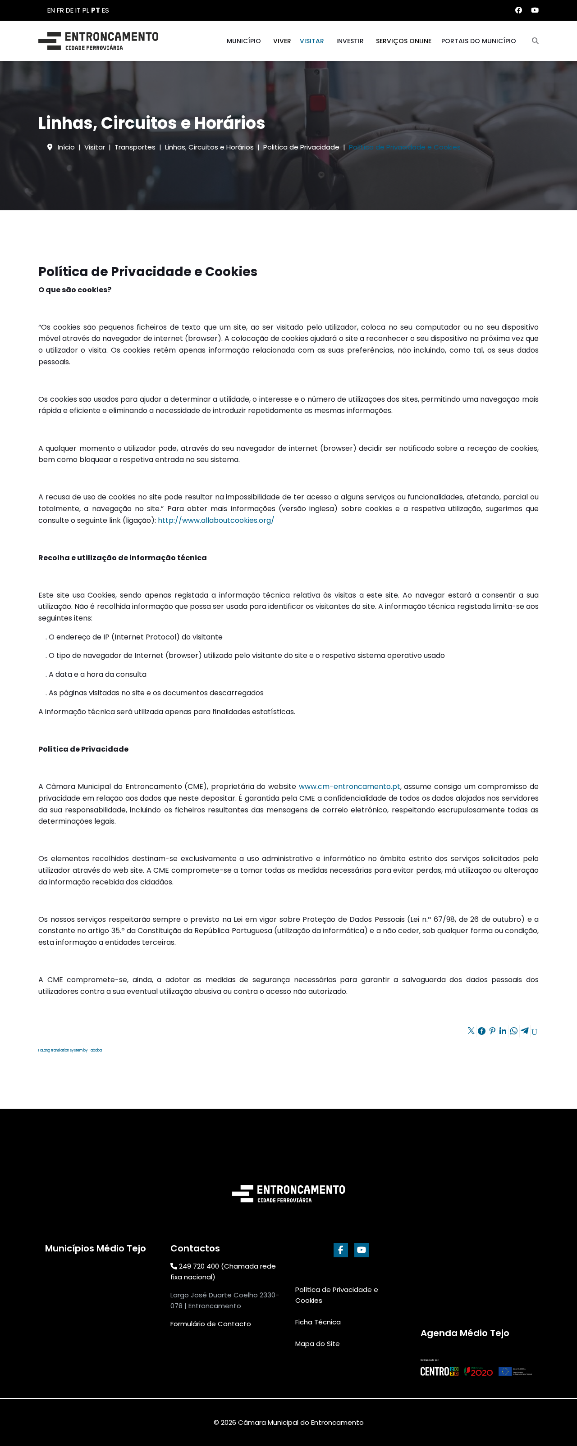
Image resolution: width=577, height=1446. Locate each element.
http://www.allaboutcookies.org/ (216, 520)
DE (69, 10)
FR (60, 10)
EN (51, 10)
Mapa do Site (317, 1343)
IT (78, 10)
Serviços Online (403, 40)
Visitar (312, 40)
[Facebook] (518, 10)
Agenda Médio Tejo (465, 1333)
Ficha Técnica (318, 1322)
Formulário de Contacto (210, 1323)
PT (95, 10)
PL (85, 10)
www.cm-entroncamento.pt (349, 786)
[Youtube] (535, 10)
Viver (282, 40)
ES (105, 10)
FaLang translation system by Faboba (70, 1050)
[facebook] (341, 1250)
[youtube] (361, 1250)
